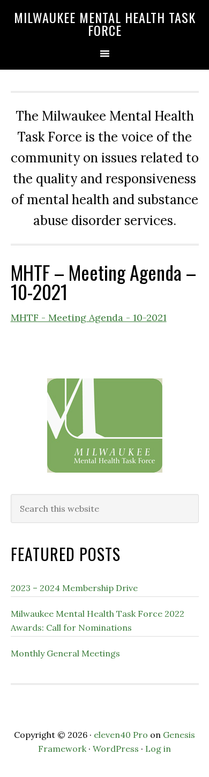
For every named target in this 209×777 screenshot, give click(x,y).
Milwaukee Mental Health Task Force (105, 24)
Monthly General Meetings (65, 653)
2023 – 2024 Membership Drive (74, 587)
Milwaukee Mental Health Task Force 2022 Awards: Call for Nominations (97, 620)
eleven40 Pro (121, 734)
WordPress (116, 748)
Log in (158, 748)
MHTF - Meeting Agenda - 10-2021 (89, 317)
